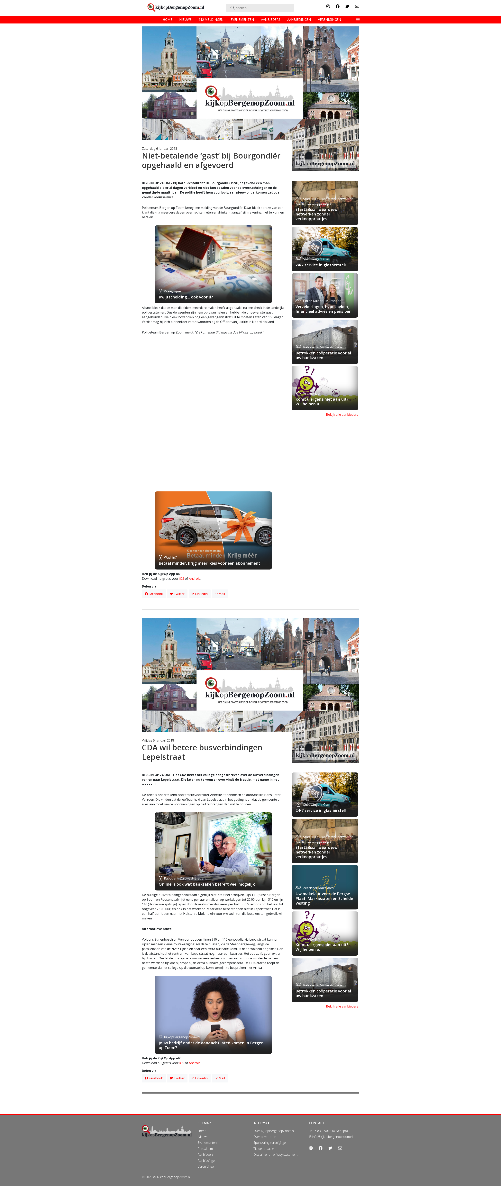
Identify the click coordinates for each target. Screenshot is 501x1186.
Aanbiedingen (207, 1160)
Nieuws (203, 1137)
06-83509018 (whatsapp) (330, 1131)
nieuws (185, 19)
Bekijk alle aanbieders (342, 414)
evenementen (242, 19)
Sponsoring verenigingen (270, 1142)
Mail (221, 594)
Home (202, 1131)
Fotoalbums (206, 1148)
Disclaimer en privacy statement (275, 1154)
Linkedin (201, 594)
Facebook (155, 594)
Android (194, 578)
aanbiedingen (299, 19)
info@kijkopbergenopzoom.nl (332, 1137)
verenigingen (329, 19)
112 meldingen (211, 19)
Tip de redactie (263, 1148)
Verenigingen (206, 1166)
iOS (181, 578)
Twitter (179, 594)
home (167, 19)
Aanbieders (206, 1154)
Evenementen (207, 1142)
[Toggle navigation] (358, 19)
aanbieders (270, 19)
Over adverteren (264, 1137)
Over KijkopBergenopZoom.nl (273, 1131)
